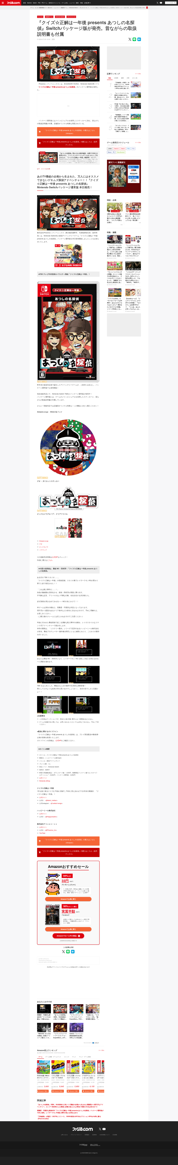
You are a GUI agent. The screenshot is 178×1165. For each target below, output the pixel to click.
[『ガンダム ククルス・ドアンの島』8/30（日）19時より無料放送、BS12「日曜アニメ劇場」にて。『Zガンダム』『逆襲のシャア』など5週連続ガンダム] (136, 127)
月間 (128, 78)
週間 (122, 78)
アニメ (74, 1057)
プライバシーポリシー (76, 1134)
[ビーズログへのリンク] (95, 1145)
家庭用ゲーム (64, 7)
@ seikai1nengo (56, 803)
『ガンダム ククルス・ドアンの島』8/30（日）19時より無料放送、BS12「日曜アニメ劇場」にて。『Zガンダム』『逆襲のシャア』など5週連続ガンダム (122, 128)
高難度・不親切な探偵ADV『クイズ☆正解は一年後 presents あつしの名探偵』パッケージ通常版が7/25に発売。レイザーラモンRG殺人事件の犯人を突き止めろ (70, 1111)
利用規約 (87, 1134)
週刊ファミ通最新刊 (116, 162)
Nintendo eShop (44, 781)
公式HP (55, 557)
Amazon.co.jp (43, 541)
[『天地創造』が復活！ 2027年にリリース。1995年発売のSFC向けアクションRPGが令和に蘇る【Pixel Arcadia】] (136, 84)
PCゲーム (44, 3)
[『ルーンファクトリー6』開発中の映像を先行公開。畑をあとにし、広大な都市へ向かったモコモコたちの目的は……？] (136, 95)
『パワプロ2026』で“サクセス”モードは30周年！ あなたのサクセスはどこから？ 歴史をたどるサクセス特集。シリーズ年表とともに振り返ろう (114, 304)
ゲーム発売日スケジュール (118, 142)
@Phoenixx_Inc (51, 830)
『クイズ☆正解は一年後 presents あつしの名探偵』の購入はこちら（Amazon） (69, 131)
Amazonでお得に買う (68, 899)
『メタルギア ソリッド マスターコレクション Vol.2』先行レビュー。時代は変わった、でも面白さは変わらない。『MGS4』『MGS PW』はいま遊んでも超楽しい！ (133, 277)
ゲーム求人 (65, 3)
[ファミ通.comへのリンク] (13, 3)
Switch (35, 3)
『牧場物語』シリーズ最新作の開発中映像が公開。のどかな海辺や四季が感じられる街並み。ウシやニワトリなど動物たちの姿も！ (121, 118)
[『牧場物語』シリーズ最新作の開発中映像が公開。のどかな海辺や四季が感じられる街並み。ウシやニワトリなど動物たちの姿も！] (136, 117)
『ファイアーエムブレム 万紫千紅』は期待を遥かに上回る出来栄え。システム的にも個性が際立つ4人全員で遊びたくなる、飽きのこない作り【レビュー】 (114, 250)
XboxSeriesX (121, 152)
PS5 (39, 3)
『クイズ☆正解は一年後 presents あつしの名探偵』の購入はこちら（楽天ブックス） (69, 143)
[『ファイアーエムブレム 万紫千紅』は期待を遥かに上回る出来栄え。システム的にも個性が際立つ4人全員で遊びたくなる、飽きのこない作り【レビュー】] (115, 239)
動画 (77, 3)
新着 (24, 3)
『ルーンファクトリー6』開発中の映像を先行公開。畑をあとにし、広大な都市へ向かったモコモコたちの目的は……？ (122, 96)
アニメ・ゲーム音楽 (85, 1057)
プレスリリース (83, 7)
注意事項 (94, 1134)
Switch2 (29, 3)
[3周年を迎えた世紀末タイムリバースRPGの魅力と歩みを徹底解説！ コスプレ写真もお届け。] (115, 207)
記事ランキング (113, 74)
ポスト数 (134, 78)
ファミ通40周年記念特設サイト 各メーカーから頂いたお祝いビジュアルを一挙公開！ (132, 217)
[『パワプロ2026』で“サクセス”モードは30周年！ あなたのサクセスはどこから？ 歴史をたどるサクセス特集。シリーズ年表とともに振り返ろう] (115, 292)
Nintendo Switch (73, 7)
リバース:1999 (115, 211)
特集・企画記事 (84, 3)
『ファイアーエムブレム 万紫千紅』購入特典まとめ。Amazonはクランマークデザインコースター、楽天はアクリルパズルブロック (133, 250)
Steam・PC (111, 152)
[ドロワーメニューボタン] (3, 3)
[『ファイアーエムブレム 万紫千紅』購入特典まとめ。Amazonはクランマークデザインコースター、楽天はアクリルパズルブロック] (133, 239)
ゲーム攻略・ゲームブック (53, 1057)
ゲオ (40, 544)
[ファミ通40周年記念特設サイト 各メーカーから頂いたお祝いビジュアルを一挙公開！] (133, 207)
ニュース (72, 3)
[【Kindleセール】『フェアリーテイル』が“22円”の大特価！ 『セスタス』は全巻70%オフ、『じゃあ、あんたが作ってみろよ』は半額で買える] (133, 292)
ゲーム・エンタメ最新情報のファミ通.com (41, 7)
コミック (66, 1057)
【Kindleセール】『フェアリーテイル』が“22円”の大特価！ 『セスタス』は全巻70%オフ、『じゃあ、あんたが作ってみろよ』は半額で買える (133, 304)
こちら (50, 560)
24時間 (116, 78)
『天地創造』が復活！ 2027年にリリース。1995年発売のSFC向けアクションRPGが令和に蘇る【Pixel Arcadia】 (122, 85)
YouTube (42, 833)
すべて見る (101, 1050)
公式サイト (43, 797)
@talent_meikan (51, 800)
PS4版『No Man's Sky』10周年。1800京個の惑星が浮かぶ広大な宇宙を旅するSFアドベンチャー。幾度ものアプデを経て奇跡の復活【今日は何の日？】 (121, 107)
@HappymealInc (51, 817)
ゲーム (40, 1057)
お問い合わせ (64, 1134)
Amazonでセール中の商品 (68, 936)
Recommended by (88, 1042)
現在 (109, 78)
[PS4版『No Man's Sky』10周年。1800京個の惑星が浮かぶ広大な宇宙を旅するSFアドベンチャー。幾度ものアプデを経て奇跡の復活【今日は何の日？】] (136, 106)
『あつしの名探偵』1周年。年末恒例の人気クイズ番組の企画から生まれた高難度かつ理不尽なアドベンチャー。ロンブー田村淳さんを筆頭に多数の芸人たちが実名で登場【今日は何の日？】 (70, 1105)
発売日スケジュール (54, 3)
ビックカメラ (43, 547)
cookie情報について (105, 1134)
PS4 (133, 148)
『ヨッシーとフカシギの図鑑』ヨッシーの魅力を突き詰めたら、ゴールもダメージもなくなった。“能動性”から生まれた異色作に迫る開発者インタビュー (114, 277)
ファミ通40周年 (134, 211)
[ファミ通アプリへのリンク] (83, 1145)
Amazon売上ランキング (47, 1050)
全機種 (110, 148)
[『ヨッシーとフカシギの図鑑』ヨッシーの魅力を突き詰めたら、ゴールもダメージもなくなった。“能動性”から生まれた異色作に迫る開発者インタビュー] (115, 266)
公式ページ (43, 778)
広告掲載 (115, 1134)
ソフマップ (43, 550)
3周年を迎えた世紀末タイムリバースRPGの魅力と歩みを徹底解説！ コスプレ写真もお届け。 (114, 218)
